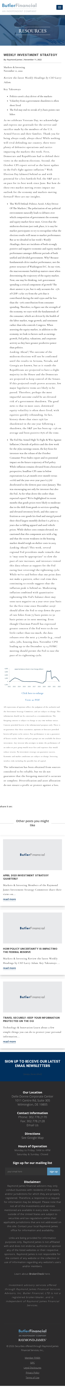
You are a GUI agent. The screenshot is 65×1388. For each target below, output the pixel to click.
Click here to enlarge (32, 693)
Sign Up (54, 1171)
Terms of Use (32, 1377)
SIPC (32, 1362)
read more (9, 899)
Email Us (32, 1125)
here (39, 1273)
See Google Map (32, 1138)
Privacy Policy (32, 1372)
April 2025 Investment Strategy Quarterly (26, 877)
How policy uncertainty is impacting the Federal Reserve (30, 950)
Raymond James (14, 59)
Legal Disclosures (32, 1367)
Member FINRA (32, 1357)
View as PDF (32, 699)
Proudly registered (44, 1386)
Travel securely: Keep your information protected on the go (31, 1019)
